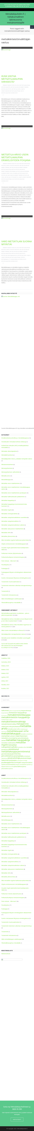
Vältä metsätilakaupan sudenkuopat (11, 599)
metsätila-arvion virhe (14, 729)
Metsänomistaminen (7, 464)
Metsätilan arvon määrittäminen (19, 87)
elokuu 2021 (4, 681)
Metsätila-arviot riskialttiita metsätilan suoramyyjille (15, 638)
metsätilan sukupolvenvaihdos (9, 746)
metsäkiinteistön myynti (6, 719)
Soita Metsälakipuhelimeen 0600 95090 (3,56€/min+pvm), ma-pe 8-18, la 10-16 (17, 5)
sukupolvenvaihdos (27, 762)
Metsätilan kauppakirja (7, 500)
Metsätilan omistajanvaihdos (9, 255)
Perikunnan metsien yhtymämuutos (11, 553)
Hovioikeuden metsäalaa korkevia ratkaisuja (13, 442)
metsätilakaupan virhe (18, 731)
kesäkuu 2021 (5, 688)
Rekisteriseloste (5, 953)
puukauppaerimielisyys (22, 760)
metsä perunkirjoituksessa (10, 726)
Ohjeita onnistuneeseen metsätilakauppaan (13, 544)
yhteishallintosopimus (7, 768)
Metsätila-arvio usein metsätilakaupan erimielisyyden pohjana (15, 157)
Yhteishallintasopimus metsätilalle (10, 602)
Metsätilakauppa (5, 87)
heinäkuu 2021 (5, 684)
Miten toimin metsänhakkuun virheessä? (12, 630)
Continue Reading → (8, 119)
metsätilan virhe (22, 747)
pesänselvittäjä (14, 758)
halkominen (5, 710)
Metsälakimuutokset (7, 455)
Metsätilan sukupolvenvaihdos (9, 521)
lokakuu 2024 (5, 666)
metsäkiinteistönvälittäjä (13, 721)
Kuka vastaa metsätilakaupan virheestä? (12, 78)
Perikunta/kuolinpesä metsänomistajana (12, 557)
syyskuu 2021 (5, 677)
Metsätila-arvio (5, 165)
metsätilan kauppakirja (18, 740)
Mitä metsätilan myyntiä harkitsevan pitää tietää (15, 540)
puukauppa (12, 760)
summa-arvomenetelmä (8, 764)
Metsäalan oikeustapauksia (9, 451)
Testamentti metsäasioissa (9, 595)
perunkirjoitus (7, 756)
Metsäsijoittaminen (6, 468)
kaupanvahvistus (5, 712)
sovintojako (17, 762)
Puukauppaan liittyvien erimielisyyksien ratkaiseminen (16, 572)
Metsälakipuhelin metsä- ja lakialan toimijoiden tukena (16, 459)
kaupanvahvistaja (26, 710)
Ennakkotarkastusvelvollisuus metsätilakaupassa (16, 85)
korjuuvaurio (4, 715)
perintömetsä (23, 751)
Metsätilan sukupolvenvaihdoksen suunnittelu (14, 517)
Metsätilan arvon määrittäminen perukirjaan (13, 493)
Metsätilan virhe (16, 89)
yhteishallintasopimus (20, 766)
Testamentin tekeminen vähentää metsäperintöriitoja (16, 585)
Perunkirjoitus (5, 565)
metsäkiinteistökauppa (19, 714)
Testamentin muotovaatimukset (10, 582)
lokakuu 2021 (5, 673)
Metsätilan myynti (6, 89)
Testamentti (4, 591)
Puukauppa (4, 568)
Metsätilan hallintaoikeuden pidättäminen (13, 496)
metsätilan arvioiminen (26, 734)
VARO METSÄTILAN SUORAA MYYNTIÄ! (16, 243)
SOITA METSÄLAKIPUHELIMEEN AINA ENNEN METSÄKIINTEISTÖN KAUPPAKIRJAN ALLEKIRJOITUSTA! (14, 645)
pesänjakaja (18, 756)
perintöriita (16, 754)
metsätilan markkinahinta (8, 743)
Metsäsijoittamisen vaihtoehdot (10, 472)
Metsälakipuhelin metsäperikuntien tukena (13, 634)
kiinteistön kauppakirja (18, 713)
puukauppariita (7, 762)
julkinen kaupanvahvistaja (15, 710)
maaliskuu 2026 (5, 658)
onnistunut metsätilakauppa (10, 750)
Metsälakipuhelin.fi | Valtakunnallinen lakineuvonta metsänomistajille (16, 18)
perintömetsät (6, 754)
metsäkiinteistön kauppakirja (15, 717)
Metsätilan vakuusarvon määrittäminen (12, 175)
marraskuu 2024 (6, 662)
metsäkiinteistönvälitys (8, 724)
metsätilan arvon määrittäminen (14, 736)
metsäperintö (22, 724)
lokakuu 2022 (5, 669)
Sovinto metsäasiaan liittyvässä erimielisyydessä (15, 578)
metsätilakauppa (10, 733)
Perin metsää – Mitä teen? (8, 561)
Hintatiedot (17, 1119)
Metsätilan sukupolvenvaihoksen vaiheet (12, 525)
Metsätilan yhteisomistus (11, 177)
